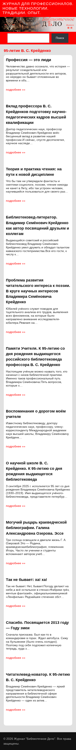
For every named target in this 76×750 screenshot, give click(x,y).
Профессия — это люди (28, 60)
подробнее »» (15, 89)
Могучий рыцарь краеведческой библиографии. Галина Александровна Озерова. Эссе (36, 527)
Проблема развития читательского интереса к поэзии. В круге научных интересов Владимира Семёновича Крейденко (38, 291)
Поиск (60, 38)
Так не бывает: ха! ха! (26, 580)
